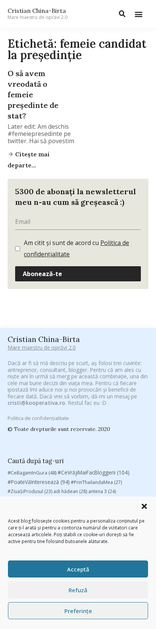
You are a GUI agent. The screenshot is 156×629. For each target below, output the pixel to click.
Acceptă (78, 569)
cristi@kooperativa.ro (36, 402)
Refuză (78, 590)
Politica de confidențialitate (38, 418)
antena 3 (102, 491)
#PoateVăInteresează (39, 482)
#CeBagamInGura (32, 472)
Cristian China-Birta (37, 13)
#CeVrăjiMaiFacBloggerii (93, 472)
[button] (144, 506)
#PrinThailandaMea (96, 482)
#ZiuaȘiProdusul (30, 491)
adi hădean (70, 491)
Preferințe (78, 611)
